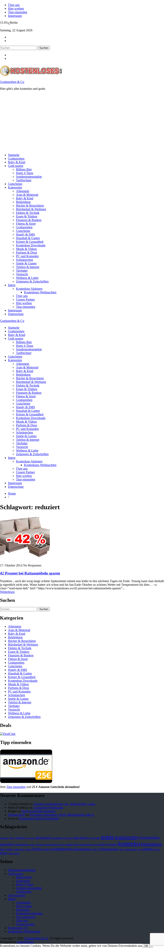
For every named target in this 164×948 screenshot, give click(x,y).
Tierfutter (22, 270)
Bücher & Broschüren (30, 205)
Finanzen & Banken (28, 220)
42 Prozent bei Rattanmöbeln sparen (30, 573)
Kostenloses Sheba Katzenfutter (39, 818)
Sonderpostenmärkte (29, 176)
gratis (107, 837)
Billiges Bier (24, 169)
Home (12, 493)
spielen (157, 849)
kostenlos (129, 843)
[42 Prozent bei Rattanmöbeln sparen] (25, 558)
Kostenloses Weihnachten (40, 292)
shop (121, 849)
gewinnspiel (94, 838)
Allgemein (22, 191)
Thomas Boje (16, 814)
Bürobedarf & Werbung (31, 209)
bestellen (20, 837)
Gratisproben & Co (12, 82)
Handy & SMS (25, 234)
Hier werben (16, 8)
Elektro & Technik (27, 212)
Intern (11, 285)
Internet (54, 844)
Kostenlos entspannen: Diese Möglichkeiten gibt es (62, 814)
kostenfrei (111, 844)
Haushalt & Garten (28, 238)
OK (146, 945)
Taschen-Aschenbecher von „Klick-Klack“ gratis (64, 804)
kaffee (61, 845)
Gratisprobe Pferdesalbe (48, 807)
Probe (36, 849)
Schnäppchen (24, 259)
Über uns (14, 5)
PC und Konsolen (27, 256)
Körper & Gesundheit (29, 241)
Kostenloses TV (18, 928)
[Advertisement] (82, 122)
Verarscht (22, 274)
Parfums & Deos (26, 252)
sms (140, 849)
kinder (101, 844)
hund (47, 844)
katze (76, 844)
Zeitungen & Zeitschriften (32, 281)
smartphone (130, 849)
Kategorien (15, 187)
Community (23, 902)
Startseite (13, 155)
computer (30, 838)
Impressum (15, 15)
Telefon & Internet (27, 267)
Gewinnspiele (16, 895)
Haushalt (40, 845)
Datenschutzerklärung (22, 870)
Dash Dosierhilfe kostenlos (38, 811)
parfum (28, 849)
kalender (69, 844)
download (43, 838)
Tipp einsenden (17, 12)
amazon (4, 838)
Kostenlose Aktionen (29, 288)
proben (46, 849)
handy (32, 845)
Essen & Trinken (26, 216)
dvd (65, 838)
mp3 (2, 849)
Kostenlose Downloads (30, 245)
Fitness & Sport (26, 223)
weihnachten (14, 853)
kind (95, 845)
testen (3, 853)
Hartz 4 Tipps (24, 173)
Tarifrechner (23, 180)
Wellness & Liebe (27, 278)
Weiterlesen (7, 592)
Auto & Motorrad (27, 194)
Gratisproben (16, 158)
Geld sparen (15, 165)
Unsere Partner (25, 299)
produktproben (82, 849)
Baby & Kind (16, 162)
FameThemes (25, 942)
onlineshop (19, 849)
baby (12, 837)
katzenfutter (85, 844)
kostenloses (151, 843)
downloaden (56, 838)
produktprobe (61, 849)
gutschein (7, 844)
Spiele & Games (26, 263)
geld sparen (80, 837)
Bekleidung (23, 202)
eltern (70, 838)
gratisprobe (126, 837)
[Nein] (151, 946)
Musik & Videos (26, 249)
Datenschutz (16, 314)
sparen (147, 849)
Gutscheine (15, 184)
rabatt (95, 849)
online (9, 849)
